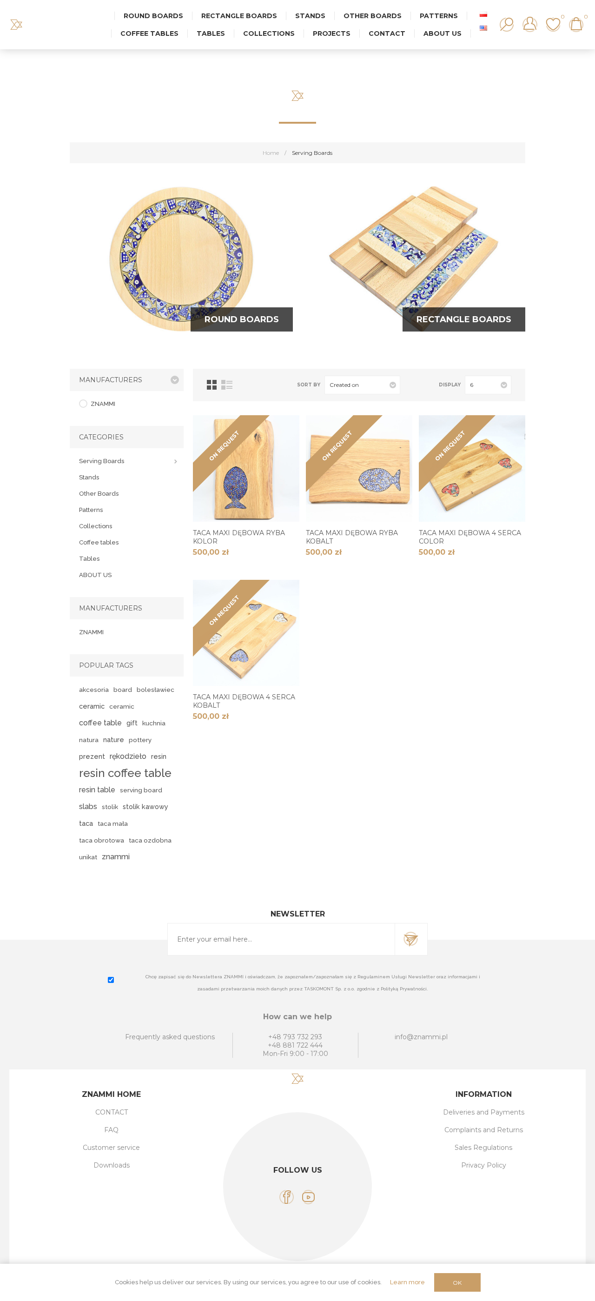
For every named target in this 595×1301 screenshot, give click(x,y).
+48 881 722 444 (295, 1045)
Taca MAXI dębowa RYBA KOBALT (352, 537)
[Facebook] (286, 1197)
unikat (88, 857)
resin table (97, 789)
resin (158, 756)
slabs (88, 806)
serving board (141, 790)
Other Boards (99, 493)
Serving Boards (101, 461)
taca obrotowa (101, 840)
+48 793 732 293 (295, 1037)
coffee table (100, 722)
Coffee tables (99, 542)
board (122, 689)
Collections (95, 526)
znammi (116, 856)
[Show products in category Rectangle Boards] (413, 259)
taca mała (113, 823)
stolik (110, 806)
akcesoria (94, 689)
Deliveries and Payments (483, 1112)
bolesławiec (155, 689)
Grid (212, 385)
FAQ (111, 1130)
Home (271, 152)
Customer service (111, 1147)
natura (89, 739)
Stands (89, 477)
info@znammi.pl (421, 1037)
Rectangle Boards (463, 319)
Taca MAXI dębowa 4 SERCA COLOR (470, 537)
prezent (92, 756)
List (226, 385)
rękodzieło (128, 756)
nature (113, 739)
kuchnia (153, 723)
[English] (483, 28)
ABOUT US (95, 574)
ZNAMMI (103, 403)
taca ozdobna (150, 840)
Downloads (111, 1165)
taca (86, 823)
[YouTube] (308, 1197)
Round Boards (242, 319)
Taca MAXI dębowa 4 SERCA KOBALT (244, 701)
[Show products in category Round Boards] (181, 259)
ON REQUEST (224, 445)
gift (132, 723)
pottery (140, 739)
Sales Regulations (483, 1147)
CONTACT (111, 1112)
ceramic (92, 706)
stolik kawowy (145, 806)
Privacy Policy (483, 1165)
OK (457, 1282)
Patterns (91, 509)
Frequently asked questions (170, 1037)
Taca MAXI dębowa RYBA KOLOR (239, 537)
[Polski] (483, 14)
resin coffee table (125, 773)
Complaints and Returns (483, 1130)
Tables (89, 558)
